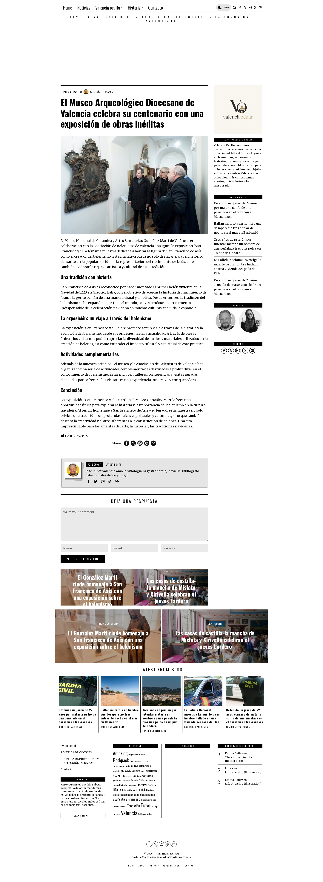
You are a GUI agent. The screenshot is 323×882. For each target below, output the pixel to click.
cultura (136, 771)
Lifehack (151, 785)
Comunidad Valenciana (138, 766)
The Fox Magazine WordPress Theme (169, 857)
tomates (116, 806)
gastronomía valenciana (121, 780)
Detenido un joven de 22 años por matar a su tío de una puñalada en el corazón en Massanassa (77, 716)
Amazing (120, 753)
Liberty (141, 784)
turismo (116, 814)
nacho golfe (123, 794)
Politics (122, 799)
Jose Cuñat (96, 91)
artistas (142, 754)
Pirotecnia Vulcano (143, 794)
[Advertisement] (161, 51)
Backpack (121, 760)
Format (122, 775)
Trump (154, 806)
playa (115, 799)
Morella (135, 789)
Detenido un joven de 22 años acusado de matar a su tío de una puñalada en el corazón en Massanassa (244, 716)
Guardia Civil (137, 780)
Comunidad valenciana (70, 727)
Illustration (131, 785)
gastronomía (147, 776)
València (142, 814)
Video (149, 814)
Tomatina (123, 806)
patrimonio (132, 794)
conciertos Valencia (120, 770)
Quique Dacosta (146, 799)
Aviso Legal (68, 746)
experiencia (151, 771)
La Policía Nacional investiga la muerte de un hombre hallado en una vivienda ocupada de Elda (202, 716)
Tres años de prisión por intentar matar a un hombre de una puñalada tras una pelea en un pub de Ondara (159, 718)
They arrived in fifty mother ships (238, 759)
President (134, 799)
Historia (123, 785)
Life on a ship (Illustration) (243, 772)
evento (143, 770)
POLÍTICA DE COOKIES (76, 752)
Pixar (153, 794)
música (143, 789)
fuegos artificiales (134, 775)
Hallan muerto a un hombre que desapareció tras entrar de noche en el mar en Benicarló (238, 228)
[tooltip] (240, 7)
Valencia (129, 813)
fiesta (115, 775)
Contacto (67, 769)
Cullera (130, 770)
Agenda (109, 91)
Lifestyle (118, 789)
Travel (146, 805)
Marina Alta (128, 789)
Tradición (133, 805)
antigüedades (133, 754)
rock (154, 799)
